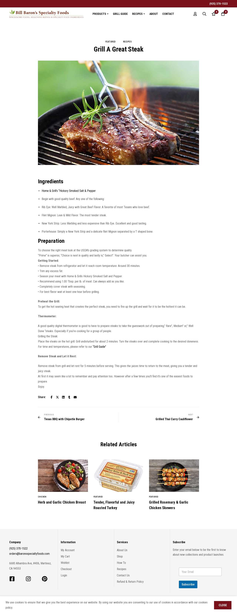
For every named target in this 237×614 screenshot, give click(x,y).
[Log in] (195, 14)
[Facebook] (51, 397)
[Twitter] (57, 397)
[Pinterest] (44, 579)
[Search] (204, 14)
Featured (110, 41)
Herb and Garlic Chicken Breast (62, 502)
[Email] (75, 397)
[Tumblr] (69, 397)
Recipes (127, 41)
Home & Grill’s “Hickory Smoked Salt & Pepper (69, 191)
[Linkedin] (63, 397)
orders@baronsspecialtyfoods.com (29, 553)
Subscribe (188, 584)
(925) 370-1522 (18, 548)
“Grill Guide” (99, 346)
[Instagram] (28, 579)
